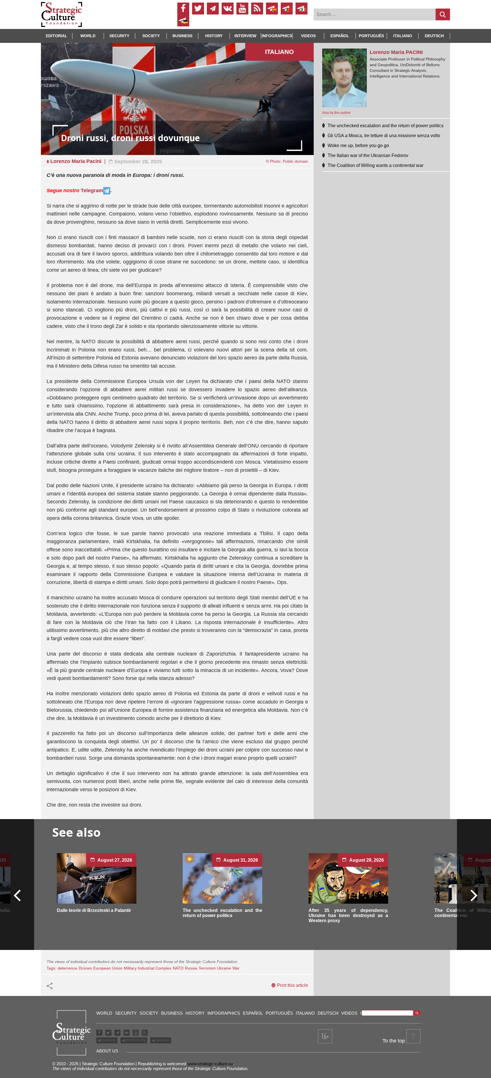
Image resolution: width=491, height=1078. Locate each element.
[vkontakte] (228, 8)
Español (339, 36)
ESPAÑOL (108, 1040)
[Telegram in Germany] (183, 20)
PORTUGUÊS (135, 1040)
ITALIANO (162, 1040)
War (236, 968)
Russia (191, 968)
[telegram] (213, 8)
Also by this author (336, 113)
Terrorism (207, 968)
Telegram (92, 190)
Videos (308, 36)
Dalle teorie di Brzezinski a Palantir (94, 910)
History (213, 36)
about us (107, 1051)
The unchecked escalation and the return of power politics (222, 913)
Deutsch (434, 36)
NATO (178, 968)
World (87, 36)
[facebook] (183, 8)
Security (119, 36)
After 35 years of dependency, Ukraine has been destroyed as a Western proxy (348, 915)
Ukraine (224, 968)
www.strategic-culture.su (210, 1063)
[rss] (257, 8)
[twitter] (198, 8)
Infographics (223, 1013)
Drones (85, 968)
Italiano (402, 36)
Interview (245, 36)
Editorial (56, 36)
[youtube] (242, 8)
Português (371, 36)
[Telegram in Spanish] (272, 8)
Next (473, 895)
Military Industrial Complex (147, 968)
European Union (107, 968)
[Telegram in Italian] (301, 8)
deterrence (67, 968)
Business (182, 36)
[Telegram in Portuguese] (287, 8)
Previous (17, 895)
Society (151, 36)
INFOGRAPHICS (277, 36)
